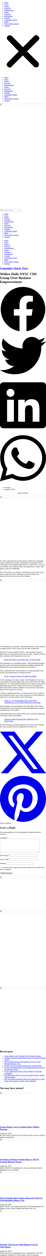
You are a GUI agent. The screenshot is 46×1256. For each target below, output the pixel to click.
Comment (4, 838)
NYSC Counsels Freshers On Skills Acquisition (20, 676)
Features (7, 18)
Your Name (4, 855)
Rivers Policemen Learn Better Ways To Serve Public (22, 660)
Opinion (7, 26)
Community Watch (10, 20)
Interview (7, 8)
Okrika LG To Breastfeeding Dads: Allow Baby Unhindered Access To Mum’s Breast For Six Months (22, 701)
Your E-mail (5, 859)
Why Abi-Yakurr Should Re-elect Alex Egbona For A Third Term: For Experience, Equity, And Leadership (24, 1080)
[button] (23, 51)
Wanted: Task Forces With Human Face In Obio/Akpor (23, 1066)
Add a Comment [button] (5, 823)
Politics (6, 6)
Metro (6, 22)
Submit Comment (6, 873)
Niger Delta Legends (11, 24)
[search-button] (21, 210)
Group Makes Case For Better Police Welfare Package (22, 1056)
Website (2, 863)
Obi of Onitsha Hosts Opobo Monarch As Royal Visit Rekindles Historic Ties (21, 1199)
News (6, 4)
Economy (7, 14)
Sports (6, 12)
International (8, 16)
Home (6, 3)
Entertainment (9, 10)
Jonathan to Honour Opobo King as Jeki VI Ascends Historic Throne (19, 1160)
